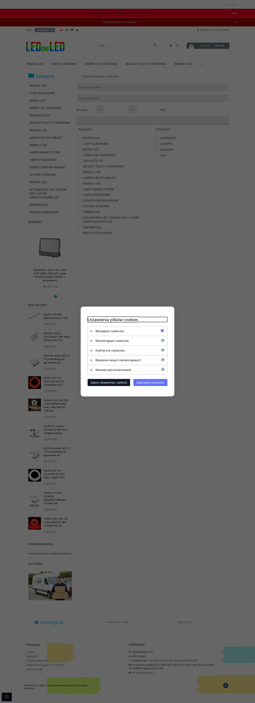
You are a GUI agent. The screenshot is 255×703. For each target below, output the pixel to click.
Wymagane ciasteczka (109, 331)
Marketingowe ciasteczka (112, 341)
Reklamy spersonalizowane (113, 370)
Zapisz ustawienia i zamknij (109, 382)
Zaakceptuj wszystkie (150, 382)
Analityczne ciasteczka (110, 350)
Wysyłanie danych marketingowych (118, 360)
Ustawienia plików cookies (113, 319)
